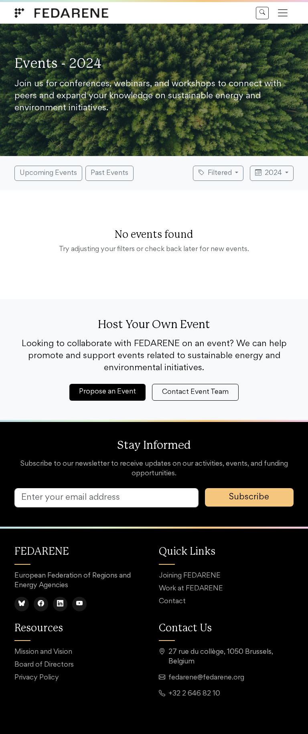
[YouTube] (79, 604)
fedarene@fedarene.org (206, 678)
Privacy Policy (36, 678)
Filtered (219, 173)
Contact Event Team (195, 392)
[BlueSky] (21, 604)
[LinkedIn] (60, 604)
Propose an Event (107, 392)
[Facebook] (41, 604)
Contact (172, 601)
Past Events (109, 173)
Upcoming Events (48, 173)
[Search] (262, 13)
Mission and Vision (43, 652)
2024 (273, 173)
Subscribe (249, 497)
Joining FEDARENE (190, 576)
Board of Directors (44, 665)
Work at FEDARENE (191, 589)
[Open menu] (283, 12)
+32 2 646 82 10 (194, 694)
